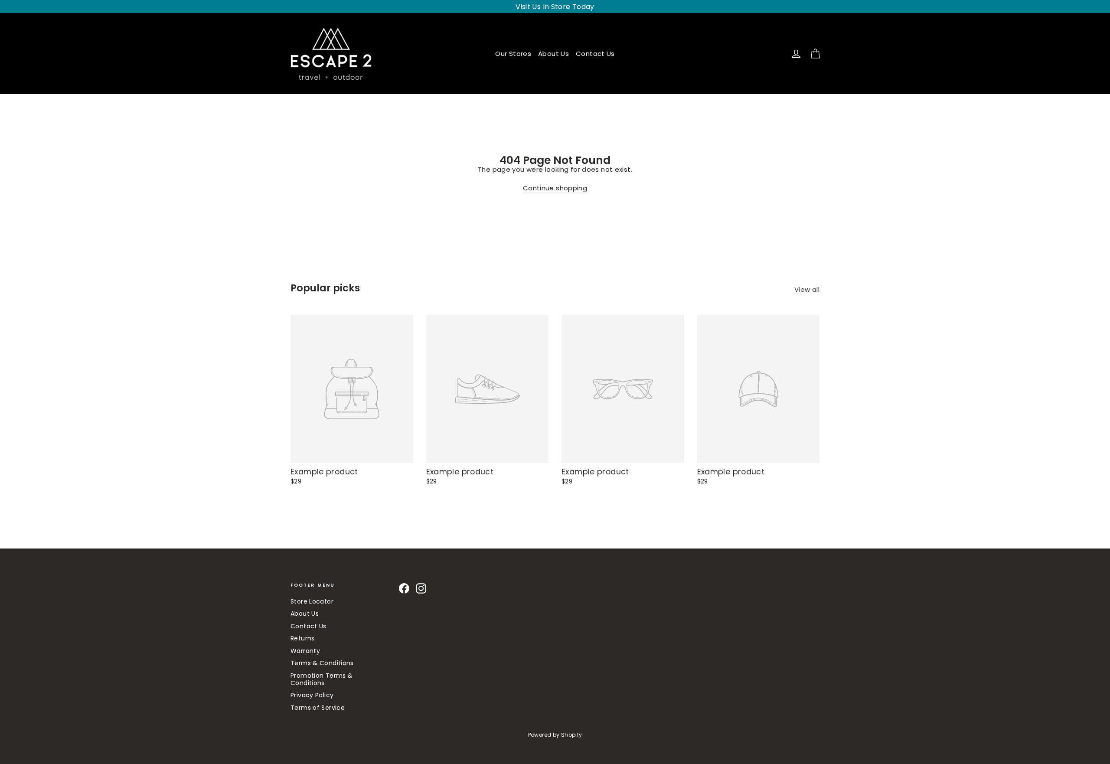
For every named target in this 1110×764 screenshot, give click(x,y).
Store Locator (312, 601)
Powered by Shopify (555, 734)
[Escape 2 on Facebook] (404, 588)
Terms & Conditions (322, 663)
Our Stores (513, 53)
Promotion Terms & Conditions (322, 679)
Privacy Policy (312, 695)
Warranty (305, 650)
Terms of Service (318, 707)
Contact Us (595, 53)
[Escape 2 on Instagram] (421, 588)
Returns (303, 638)
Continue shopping (555, 188)
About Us (553, 53)
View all (806, 289)
